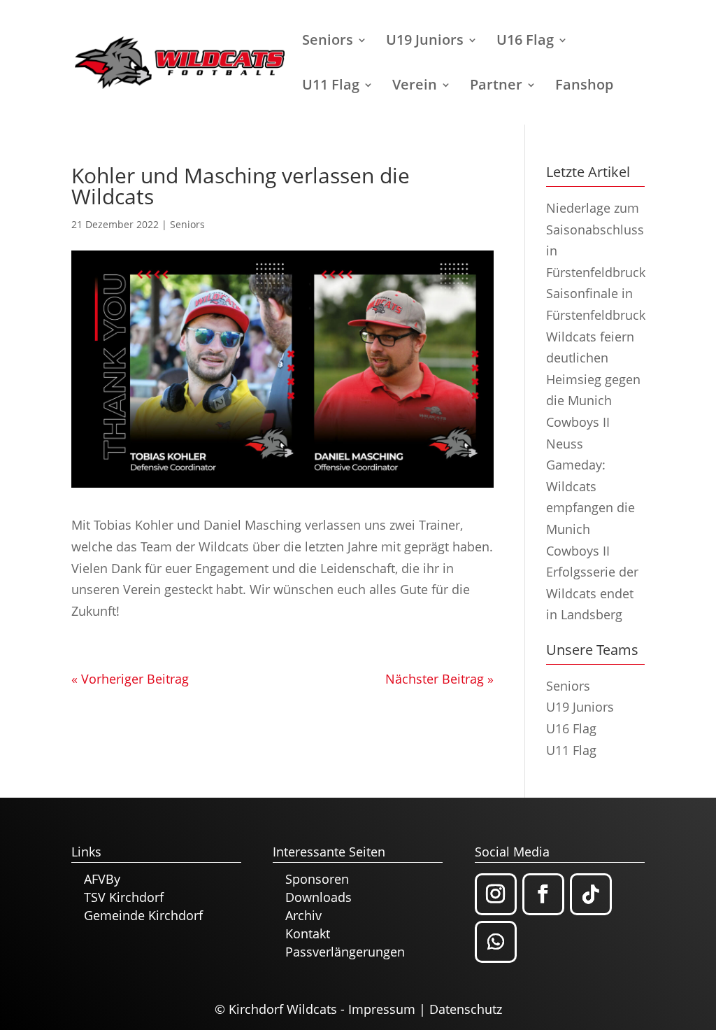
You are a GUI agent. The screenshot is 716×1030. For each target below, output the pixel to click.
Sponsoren (317, 878)
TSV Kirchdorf (124, 897)
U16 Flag (525, 42)
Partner (496, 87)
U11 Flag (330, 87)
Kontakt (307, 933)
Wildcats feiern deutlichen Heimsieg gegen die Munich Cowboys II (593, 379)
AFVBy (102, 878)
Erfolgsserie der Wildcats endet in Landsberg (592, 593)
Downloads (318, 897)
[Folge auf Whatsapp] (496, 942)
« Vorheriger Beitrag (130, 678)
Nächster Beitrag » (439, 678)
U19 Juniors (425, 42)
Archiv (303, 915)
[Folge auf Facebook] (543, 894)
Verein (414, 87)
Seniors (327, 42)
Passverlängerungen (345, 951)
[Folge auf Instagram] (496, 894)
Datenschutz (465, 1009)
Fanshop (584, 87)
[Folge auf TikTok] (591, 894)
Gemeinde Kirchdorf (143, 915)
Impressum (381, 1009)
